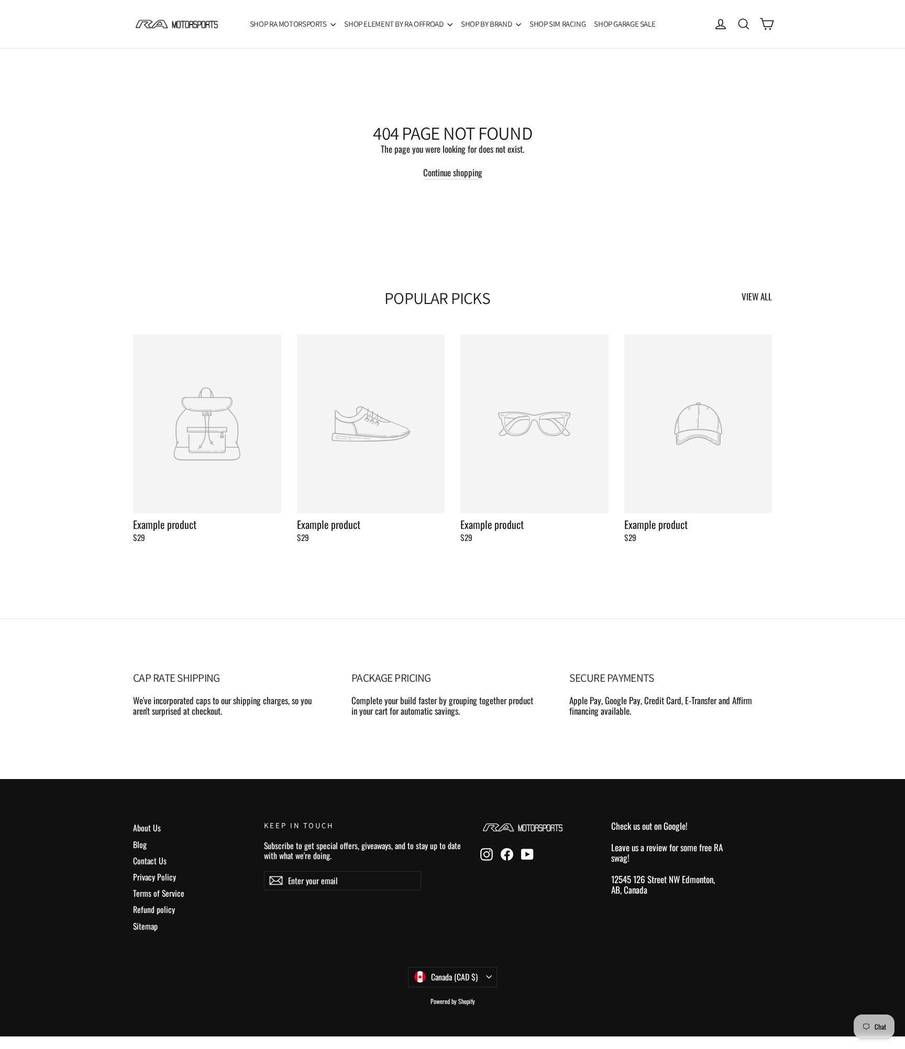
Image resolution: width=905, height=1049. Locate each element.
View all (757, 296)
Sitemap (145, 926)
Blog (140, 844)
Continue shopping (452, 172)
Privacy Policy (154, 877)
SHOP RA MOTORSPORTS (289, 24)
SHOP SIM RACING (557, 24)
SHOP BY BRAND (487, 24)
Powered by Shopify (453, 1001)
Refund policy (154, 909)
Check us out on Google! (649, 825)
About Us (147, 827)
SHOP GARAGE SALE (624, 24)
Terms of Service (158, 893)
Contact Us (150, 860)
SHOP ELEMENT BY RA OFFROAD (394, 24)
